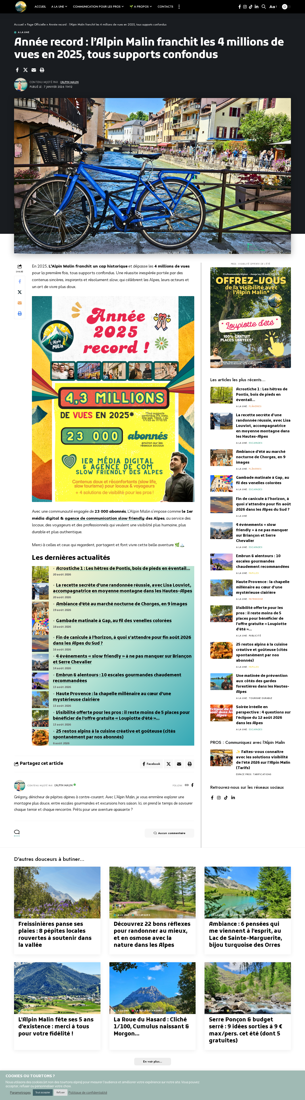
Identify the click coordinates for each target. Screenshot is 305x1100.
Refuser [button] (60, 1092)
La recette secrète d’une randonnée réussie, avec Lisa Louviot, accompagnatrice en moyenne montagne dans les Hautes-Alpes (122, 588)
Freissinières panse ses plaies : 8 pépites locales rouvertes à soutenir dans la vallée (55, 935)
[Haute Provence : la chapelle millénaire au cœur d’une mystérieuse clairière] (221, 587)
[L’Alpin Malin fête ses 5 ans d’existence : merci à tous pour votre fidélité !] (57, 988)
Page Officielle (36, 24)
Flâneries (255, 406)
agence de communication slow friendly (104, 518)
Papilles (254, 573)
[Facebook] (239, 6)
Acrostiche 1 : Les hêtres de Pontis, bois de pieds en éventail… (123, 569)
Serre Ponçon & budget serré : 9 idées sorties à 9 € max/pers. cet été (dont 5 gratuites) (245, 1030)
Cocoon (46, 915)
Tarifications (262, 774)
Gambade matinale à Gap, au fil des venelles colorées (114, 621)
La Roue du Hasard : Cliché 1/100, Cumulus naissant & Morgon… (151, 1026)
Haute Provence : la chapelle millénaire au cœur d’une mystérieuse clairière (262, 587)
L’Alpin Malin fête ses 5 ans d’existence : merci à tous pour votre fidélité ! (56, 1026)
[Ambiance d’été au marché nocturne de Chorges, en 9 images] (221, 457)
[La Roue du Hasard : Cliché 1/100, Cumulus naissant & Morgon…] (152, 988)
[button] (179, 6)
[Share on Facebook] (17, 69)
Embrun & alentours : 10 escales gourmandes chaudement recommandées (262, 561)
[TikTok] (251, 6)
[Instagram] (245, 6)
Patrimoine (256, 599)
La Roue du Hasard (149, 1011)
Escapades (255, 443)
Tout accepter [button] (43, 1092)
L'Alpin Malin (70, 82)
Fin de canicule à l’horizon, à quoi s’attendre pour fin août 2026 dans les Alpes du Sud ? (263, 504)
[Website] (186, 785)
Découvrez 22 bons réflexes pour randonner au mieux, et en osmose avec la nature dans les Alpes (152, 935)
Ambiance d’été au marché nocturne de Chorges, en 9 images (121, 604)
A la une (23, 32)
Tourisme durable (260, 698)
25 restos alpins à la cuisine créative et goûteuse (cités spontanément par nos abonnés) (114, 734)
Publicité (255, 635)
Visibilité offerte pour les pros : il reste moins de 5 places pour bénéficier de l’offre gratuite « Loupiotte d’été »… (121, 716)
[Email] (34, 69)
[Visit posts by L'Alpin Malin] (19, 785)
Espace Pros (243, 774)
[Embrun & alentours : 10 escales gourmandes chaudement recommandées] (221, 562)
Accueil (19, 24)
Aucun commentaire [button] (171, 833)
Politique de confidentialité (88, 1093)
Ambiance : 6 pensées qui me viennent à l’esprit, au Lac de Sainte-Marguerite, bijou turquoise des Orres (245, 935)
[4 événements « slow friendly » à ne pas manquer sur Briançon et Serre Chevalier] (221, 530)
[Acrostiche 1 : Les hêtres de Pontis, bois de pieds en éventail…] (221, 395)
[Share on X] (25, 69)
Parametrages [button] (20, 1093)
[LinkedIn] (256, 6)
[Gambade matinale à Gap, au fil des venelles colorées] (221, 483)
